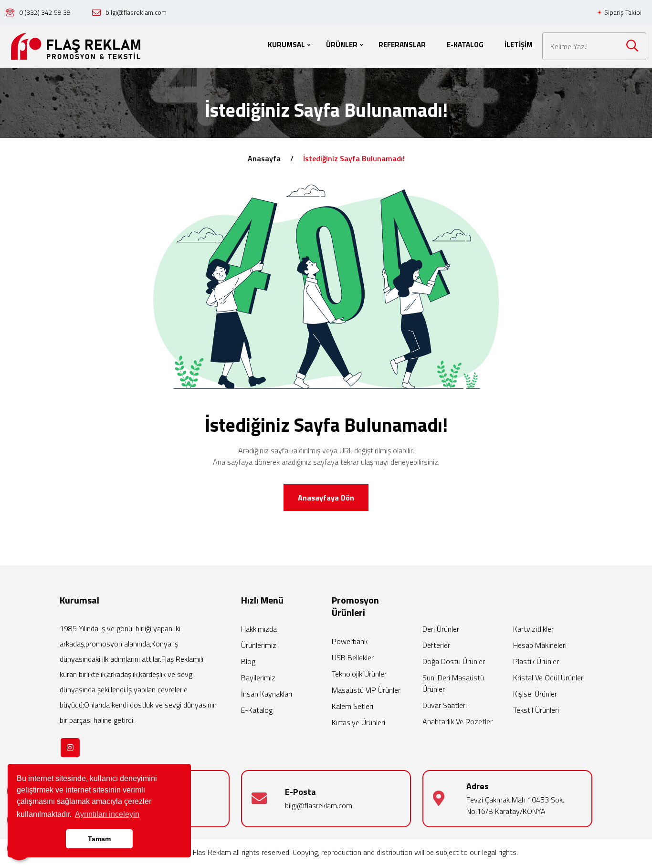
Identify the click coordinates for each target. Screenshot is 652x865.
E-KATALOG (465, 44)
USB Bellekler (353, 657)
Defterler (436, 645)
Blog (248, 661)
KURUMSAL (286, 44)
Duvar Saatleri (444, 705)
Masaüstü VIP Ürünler (366, 690)
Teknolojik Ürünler (359, 673)
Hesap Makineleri (540, 645)
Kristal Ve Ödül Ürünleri (549, 677)
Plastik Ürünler (536, 661)
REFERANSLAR (402, 44)
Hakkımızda (259, 629)
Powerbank (350, 641)
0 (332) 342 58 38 (45, 12)
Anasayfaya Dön (326, 497)
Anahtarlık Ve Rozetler (457, 721)
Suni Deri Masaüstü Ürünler (453, 683)
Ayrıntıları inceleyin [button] (107, 814)
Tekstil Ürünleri (536, 710)
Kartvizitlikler (533, 629)
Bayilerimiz (258, 677)
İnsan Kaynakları (266, 693)
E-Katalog (257, 710)
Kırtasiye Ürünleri (358, 722)
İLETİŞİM (519, 44)
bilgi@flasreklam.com (136, 12)
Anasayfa (264, 158)
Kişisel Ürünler (535, 693)
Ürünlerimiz (258, 645)
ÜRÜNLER (342, 44)
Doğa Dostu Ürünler (453, 661)
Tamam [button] (99, 839)
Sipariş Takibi (622, 12)
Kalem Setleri (352, 706)
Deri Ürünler (440, 629)
